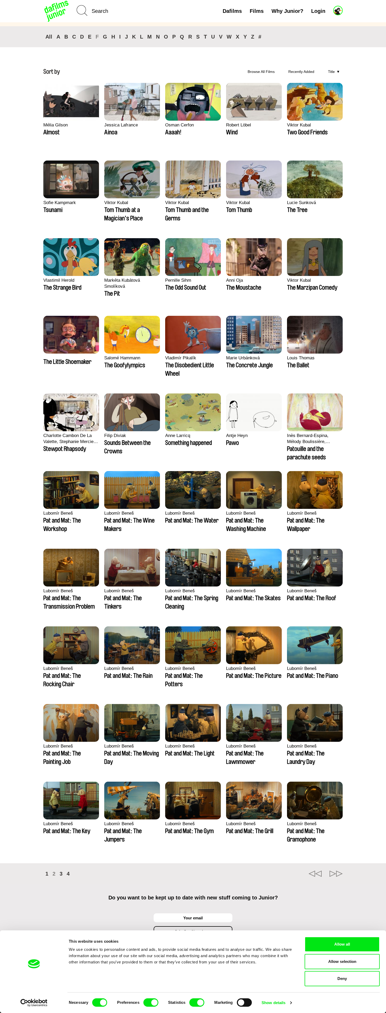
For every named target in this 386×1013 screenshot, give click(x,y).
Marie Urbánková (243, 357)
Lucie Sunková (301, 202)
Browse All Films (261, 72)
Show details (273, 1002)
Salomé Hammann (122, 357)
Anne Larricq (177, 435)
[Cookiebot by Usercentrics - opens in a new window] (34, 1003)
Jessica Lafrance (121, 124)
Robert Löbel (238, 124)
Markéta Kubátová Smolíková (122, 283)
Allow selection (342, 961)
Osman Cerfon (179, 124)
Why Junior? (287, 11)
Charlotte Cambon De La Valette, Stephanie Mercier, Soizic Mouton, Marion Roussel (69, 439)
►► (336, 874)
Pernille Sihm (178, 280)
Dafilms (232, 11)
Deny (342, 978)
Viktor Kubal (299, 124)
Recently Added (301, 72)
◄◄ (315, 874)
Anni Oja (234, 280)
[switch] (150, 1002)
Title (331, 72)
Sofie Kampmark (59, 202)
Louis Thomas (301, 357)
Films (257, 11)
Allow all (342, 944)
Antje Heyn (237, 435)
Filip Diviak (115, 435)
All (48, 37)
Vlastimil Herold (58, 280)
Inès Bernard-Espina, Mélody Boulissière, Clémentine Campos (307, 439)
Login (318, 11)
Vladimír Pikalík (180, 357)
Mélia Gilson (55, 124)
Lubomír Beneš (58, 513)
